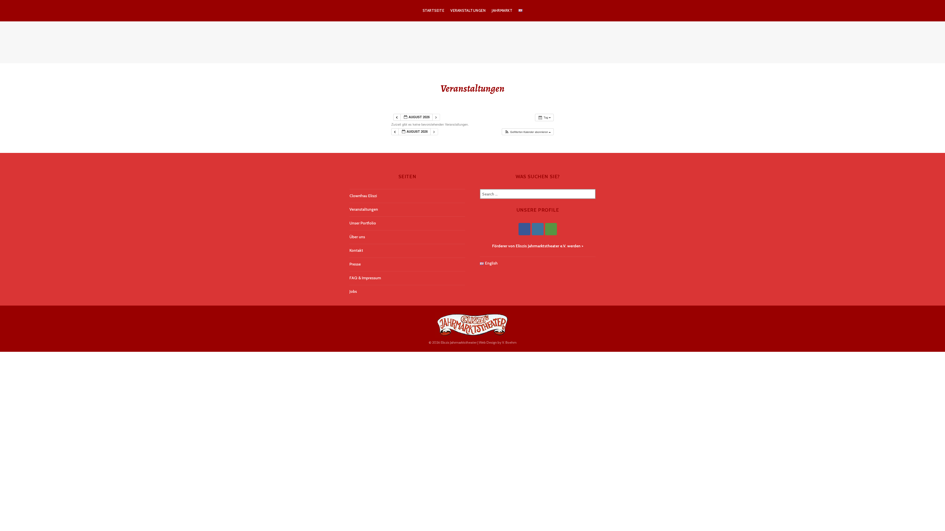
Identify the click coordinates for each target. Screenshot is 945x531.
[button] (527, 132)
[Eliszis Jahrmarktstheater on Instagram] (538, 229)
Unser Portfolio (362, 223)
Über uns (357, 237)
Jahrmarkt (502, 10)
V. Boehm (509, 342)
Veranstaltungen (468, 10)
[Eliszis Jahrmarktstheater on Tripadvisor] (551, 229)
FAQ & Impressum (365, 278)
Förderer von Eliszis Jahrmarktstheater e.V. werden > (537, 246)
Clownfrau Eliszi (363, 195)
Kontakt (356, 250)
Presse (355, 264)
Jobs (353, 291)
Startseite (433, 10)
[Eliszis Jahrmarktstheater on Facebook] (524, 229)
